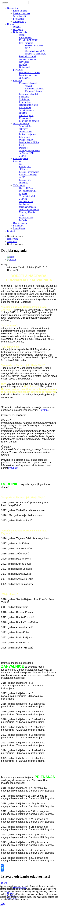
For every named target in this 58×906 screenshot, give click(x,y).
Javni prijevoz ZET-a (29, 142)
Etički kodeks (25, 37)
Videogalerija (19, 21)
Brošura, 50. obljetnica (25, 167)
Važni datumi (19, 185)
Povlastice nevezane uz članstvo (28, 76)
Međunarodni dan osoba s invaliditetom (29, 208)
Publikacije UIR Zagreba (20, 159)
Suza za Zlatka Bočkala (26, 219)
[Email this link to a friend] (11, 259)
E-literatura (18, 225)
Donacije (23, 147)
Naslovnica (12, 8)
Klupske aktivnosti (28, 83)
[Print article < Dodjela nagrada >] (10, 257)
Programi (17, 80)
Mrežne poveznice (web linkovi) (21, 14)
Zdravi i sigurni (26, 115)
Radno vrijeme (20, 10)
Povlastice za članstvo (29, 72)
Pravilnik (43, 410)
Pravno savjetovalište (29, 94)
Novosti (28, 86)
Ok (1, 904)
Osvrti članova (20, 223)
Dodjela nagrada (27, 139)
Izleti (21, 145)
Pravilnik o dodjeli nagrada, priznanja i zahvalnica (28, 59)
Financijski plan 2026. (35, 53)
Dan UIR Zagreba (27, 188)
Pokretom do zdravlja (29, 121)
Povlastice (18, 70)
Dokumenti (24, 67)
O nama (17, 27)
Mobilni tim (24, 99)
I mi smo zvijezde (27, 134)
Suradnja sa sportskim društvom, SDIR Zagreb (29, 153)
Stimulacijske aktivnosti (25, 127)
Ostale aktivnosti (21, 123)
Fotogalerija (18, 18)
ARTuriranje (25, 107)
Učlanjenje (18, 29)
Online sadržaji (26, 131)
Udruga (10, 24)
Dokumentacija (20, 32)
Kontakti (11, 231)
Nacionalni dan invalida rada (26, 202)
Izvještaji (23, 64)
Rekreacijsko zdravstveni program (28, 103)
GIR (21, 164)
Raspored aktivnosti (34, 88)
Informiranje (25, 137)
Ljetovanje (24, 96)
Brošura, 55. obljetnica (25, 181)
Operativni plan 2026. (35, 51)
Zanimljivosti (19, 228)
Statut (21, 35)
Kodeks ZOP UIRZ (28, 40)
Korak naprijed (26, 118)
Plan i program (26, 43)
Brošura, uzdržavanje (29, 172)
